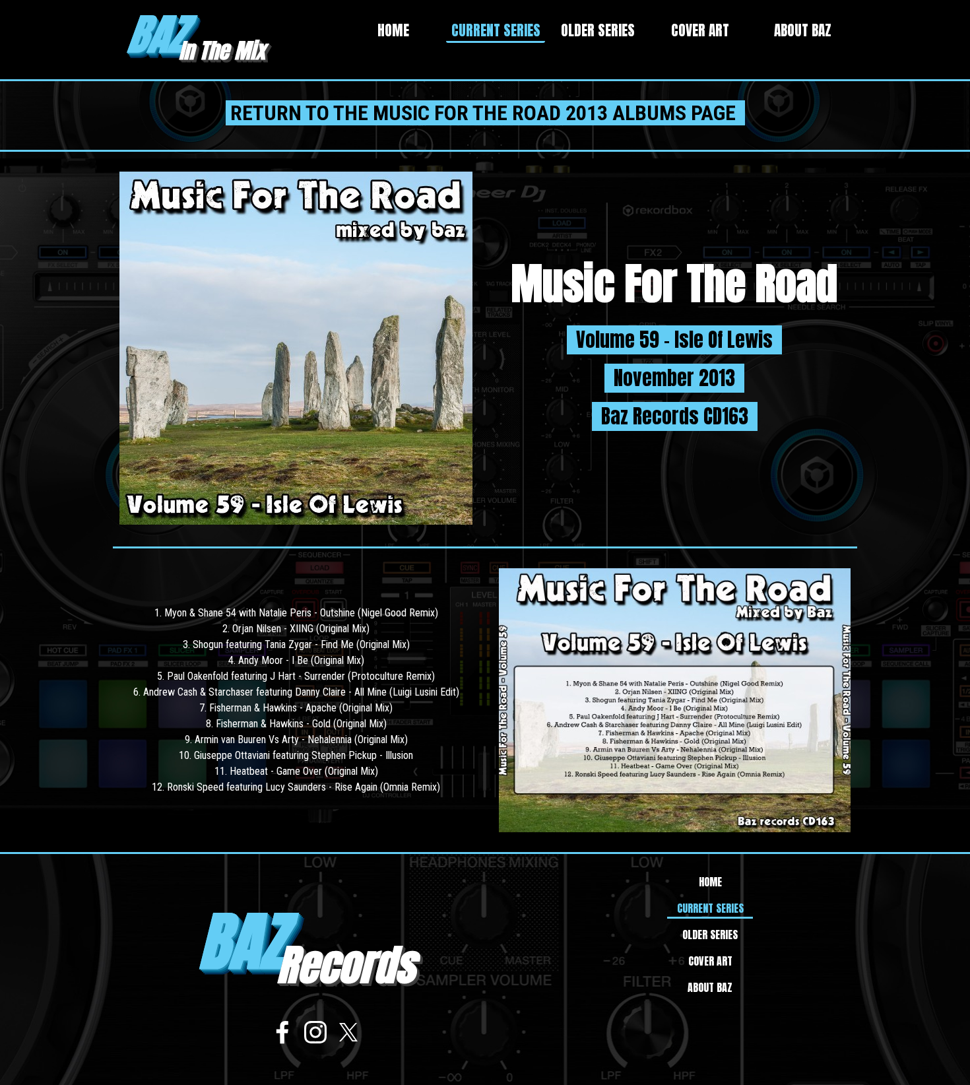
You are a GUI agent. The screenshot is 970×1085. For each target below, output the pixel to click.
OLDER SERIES (598, 30)
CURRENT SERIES (495, 30)
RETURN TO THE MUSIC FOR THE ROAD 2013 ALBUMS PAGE (485, 112)
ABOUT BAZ (802, 30)
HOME (393, 30)
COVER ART (700, 30)
